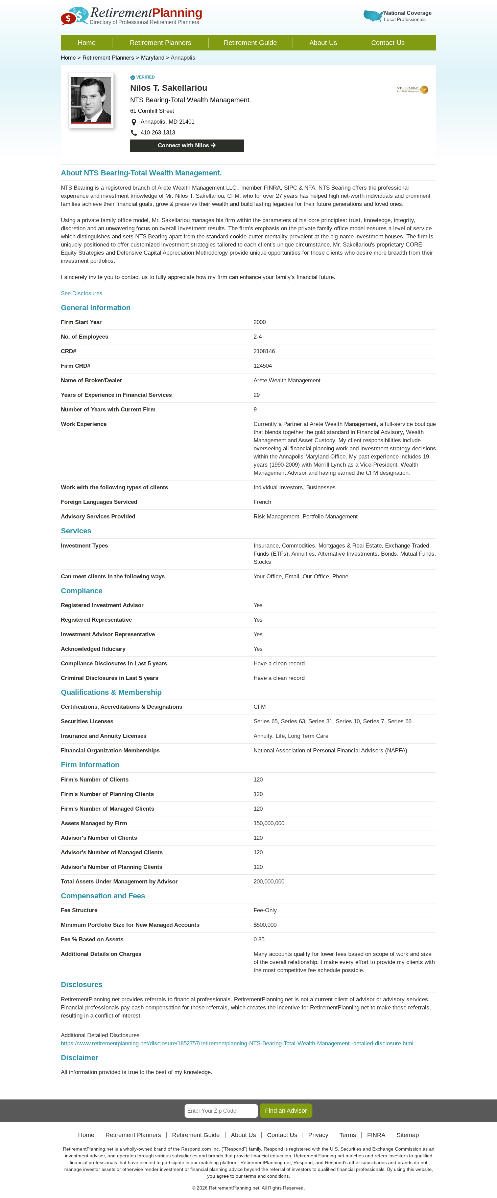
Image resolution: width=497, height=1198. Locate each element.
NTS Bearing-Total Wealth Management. (191, 100)
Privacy (318, 1135)
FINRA (376, 1135)
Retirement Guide (250, 42)
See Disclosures (81, 293)
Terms (347, 1135)
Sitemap (408, 1135)
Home (87, 42)
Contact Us (388, 42)
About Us (323, 42)
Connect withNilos (183, 145)
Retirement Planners (160, 42)
